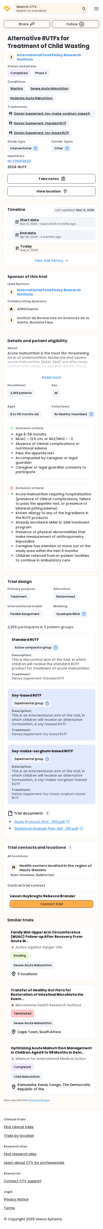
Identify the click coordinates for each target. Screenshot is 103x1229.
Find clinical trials (19, 1127)
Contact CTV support (22, 1181)
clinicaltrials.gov (39, 1100)
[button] (16, 88)
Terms (9, 1208)
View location (48, 191)
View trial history (48, 260)
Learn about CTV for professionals (34, 1162)
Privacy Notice (16, 1199)
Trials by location (19, 1135)
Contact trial (51, 904)
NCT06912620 (19, 161)
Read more (51, 377)
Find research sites (20, 1154)
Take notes (48, 178)
